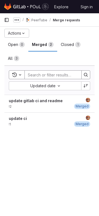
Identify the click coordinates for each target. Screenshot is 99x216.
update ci (18, 118)
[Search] (85, 74)
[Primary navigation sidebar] (6, 20)
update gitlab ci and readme (36, 100)
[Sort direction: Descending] (85, 85)
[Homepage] (26, 6)
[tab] (16, 45)
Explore (61, 6)
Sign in (87, 6)
